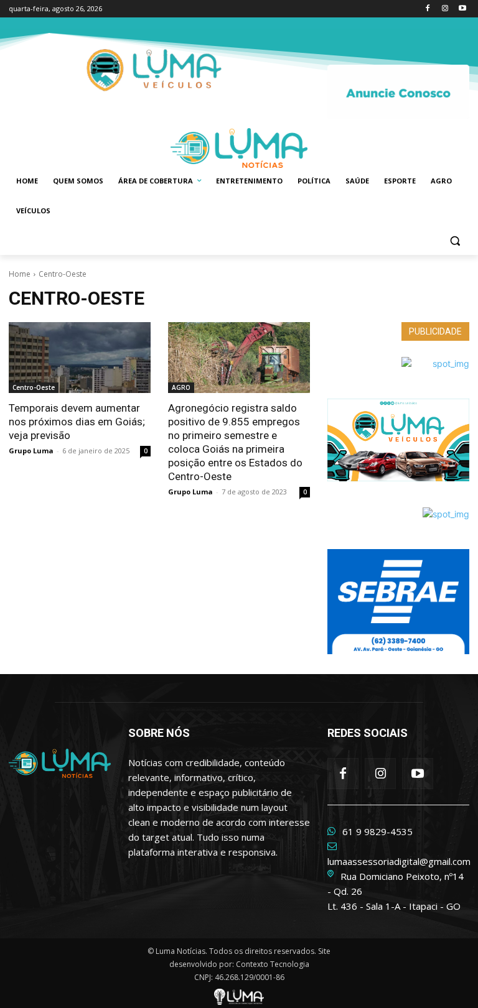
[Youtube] (462, 9)
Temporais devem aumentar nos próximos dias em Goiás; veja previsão (77, 422)
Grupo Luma (31, 450)
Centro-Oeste (33, 387)
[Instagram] (445, 9)
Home (19, 274)
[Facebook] (428, 9)
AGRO (181, 387)
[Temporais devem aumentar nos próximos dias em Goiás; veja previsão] (80, 357)
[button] (454, 241)
